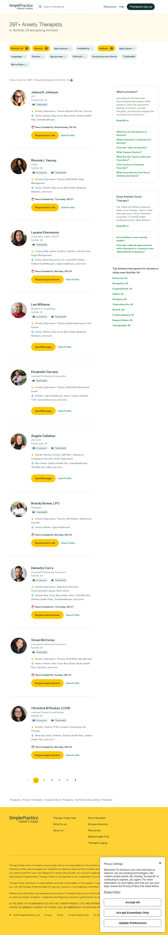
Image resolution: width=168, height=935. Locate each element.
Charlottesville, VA (122, 304)
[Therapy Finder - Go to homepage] (23, 820)
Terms (60, 915)
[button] (51, 114)
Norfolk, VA (118, 309)
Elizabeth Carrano (44, 372)
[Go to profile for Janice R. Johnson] (18, 98)
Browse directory (98, 824)
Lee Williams (40, 304)
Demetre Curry (42, 568)
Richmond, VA (119, 278)
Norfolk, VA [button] (17, 48)
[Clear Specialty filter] (46, 48)
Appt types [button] (125, 48)
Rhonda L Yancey (43, 160)
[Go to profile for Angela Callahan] (18, 441)
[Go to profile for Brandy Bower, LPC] (18, 509)
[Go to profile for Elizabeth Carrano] (18, 377)
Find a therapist (97, 817)
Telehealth (129, 56)
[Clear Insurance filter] (111, 48)
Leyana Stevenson (45, 232)
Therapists (14, 799)
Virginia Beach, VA (122, 288)
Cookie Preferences (78, 915)
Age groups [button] (56, 56)
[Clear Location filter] (26, 48)
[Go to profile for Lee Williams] (18, 310)
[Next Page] (75, 780)
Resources (110, 6)
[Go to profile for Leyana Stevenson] (18, 238)
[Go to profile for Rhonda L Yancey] (18, 166)
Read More (122, 120)
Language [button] (16, 56)
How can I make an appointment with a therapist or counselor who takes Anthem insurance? (135, 248)
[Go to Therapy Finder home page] (21, 6)
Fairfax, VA (118, 293)
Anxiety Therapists (32, 799)
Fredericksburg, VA (123, 314)
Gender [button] (36, 56)
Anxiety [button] (38, 48)
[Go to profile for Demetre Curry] (18, 573)
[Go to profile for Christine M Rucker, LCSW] (18, 714)
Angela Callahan (43, 436)
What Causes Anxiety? (129, 152)
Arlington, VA (119, 299)
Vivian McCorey (43, 640)
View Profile (68, 135)
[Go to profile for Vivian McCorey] (18, 646)
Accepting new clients (104, 56)
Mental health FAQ (98, 836)
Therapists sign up (140, 6)
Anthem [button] (103, 48)
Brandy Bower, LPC (45, 503)
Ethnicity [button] (78, 56)
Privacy (49, 915)
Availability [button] (83, 48)
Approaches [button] (61, 48)
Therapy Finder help (64, 817)
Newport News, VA (122, 320)
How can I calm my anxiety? (131, 147)
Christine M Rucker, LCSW (50, 708)
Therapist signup (97, 842)
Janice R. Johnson (44, 92)
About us (58, 830)
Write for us (60, 824)
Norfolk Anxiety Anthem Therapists (94, 799)
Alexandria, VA (120, 283)
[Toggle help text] (71, 80)
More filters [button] (18, 64)
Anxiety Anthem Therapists (59, 799)
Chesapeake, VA (121, 325)
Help (121, 6)
